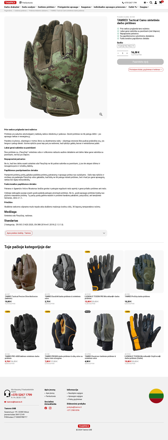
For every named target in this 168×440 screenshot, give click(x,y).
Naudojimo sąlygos (75, 393)
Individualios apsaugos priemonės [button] (110, 7)
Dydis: (120, 43)
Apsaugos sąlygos (75, 396)
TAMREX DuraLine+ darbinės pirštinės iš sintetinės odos (100, 357)
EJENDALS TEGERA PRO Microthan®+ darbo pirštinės (102, 297)
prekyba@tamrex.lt (74, 407)
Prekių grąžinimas (75, 399)
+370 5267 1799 (130, 3)
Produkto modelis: (123, 17)
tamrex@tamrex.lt (14, 402)
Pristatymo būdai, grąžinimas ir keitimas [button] (145, 70)
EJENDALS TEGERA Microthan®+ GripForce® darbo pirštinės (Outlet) (142, 357)
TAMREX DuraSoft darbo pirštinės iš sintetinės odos (63, 297)
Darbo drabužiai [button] (11, 7)
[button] (155, 2)
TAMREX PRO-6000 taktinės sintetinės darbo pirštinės (22, 357)
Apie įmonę (50, 393)
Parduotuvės (51, 396)
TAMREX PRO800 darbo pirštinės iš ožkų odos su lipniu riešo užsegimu (64, 357)
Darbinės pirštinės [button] (46, 7)
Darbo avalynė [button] (28, 7)
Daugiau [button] (143, 7)
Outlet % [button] (133, 7)
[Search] (151, 2)
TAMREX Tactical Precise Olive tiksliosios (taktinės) (21, 297)
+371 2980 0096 (73, 410)
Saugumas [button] (86, 7)
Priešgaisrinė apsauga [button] (68, 7)
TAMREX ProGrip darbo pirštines (137, 296)
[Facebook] (47, 408)
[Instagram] (51, 408)
